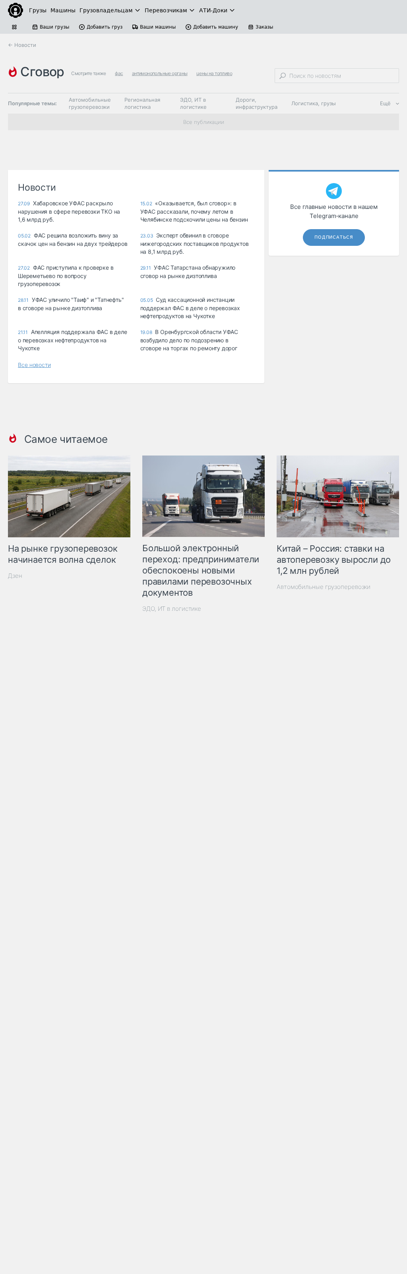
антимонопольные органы (160, 73)
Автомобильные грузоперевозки (90, 103)
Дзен (15, 575)
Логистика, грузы (313, 103)
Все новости (34, 364)
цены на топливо (214, 73)
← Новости (22, 45)
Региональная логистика (142, 103)
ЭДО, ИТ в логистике (193, 103)
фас (119, 73)
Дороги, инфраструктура (256, 103)
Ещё (385, 103)
